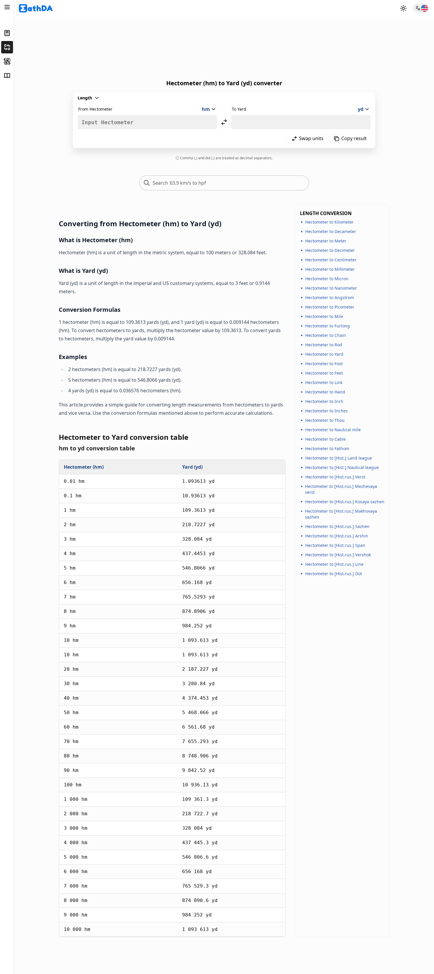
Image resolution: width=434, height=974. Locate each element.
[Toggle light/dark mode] (403, 8)
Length (85, 98)
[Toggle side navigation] (7, 7)
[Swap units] (224, 122)
